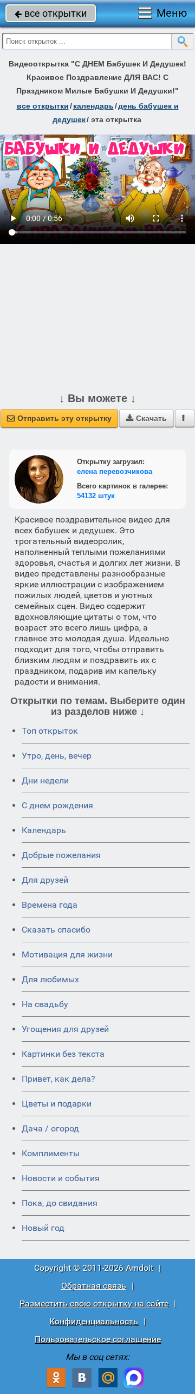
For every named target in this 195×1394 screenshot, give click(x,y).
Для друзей (45, 880)
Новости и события (61, 1178)
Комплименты (51, 1153)
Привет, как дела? (58, 1079)
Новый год (43, 1228)
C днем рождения (57, 805)
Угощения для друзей (65, 1029)
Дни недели (45, 780)
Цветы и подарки (57, 1103)
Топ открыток (50, 731)
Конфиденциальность (93, 1321)
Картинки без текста (63, 1054)
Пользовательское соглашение (98, 1339)
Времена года (49, 905)
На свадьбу (45, 1004)
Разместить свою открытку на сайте (94, 1303)
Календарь (93, 106)
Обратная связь (93, 1286)
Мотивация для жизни (67, 954)
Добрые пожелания (61, 855)
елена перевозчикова (114, 471)
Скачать (146, 418)
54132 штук (96, 496)
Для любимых (50, 979)
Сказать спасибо (56, 929)
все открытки (51, 13)
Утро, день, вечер (57, 755)
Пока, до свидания (60, 1203)
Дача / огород (50, 1128)
